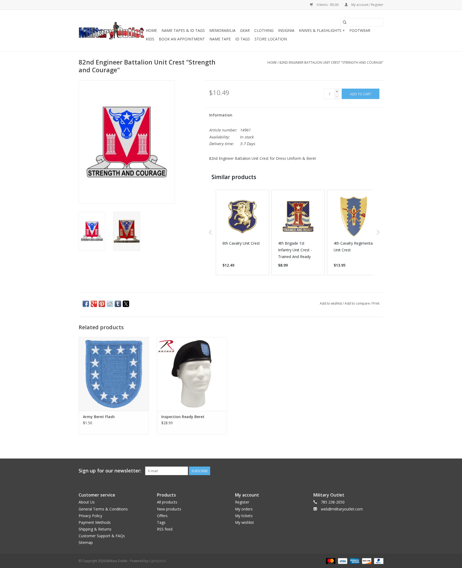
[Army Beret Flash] (114, 374)
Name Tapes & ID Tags (183, 30)
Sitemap (86, 542)
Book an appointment (182, 38)
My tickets (244, 515)
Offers (162, 515)
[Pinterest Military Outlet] (379, 471)
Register (242, 502)
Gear (245, 30)
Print (375, 303)
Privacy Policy (90, 515)
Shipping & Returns (95, 529)
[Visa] (342, 560)
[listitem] (242, 232)
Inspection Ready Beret (183, 416)
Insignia (286, 30)
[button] (210, 232)
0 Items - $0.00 (327, 4)
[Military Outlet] (111, 30)
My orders (244, 509)
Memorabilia (222, 30)
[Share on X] (126, 304)
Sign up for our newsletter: (110, 471)
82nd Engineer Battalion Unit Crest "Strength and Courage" (331, 62)
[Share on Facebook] (86, 304)
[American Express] (354, 560)
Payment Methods (95, 522)
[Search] (345, 22)
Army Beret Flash (99, 416)
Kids (150, 38)
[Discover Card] (366, 560)
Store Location (271, 38)
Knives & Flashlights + (322, 30)
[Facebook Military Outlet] (360, 471)
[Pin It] (102, 304)
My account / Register (367, 4)
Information (220, 115)
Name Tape (220, 38)
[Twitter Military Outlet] (369, 471)
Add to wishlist (331, 303)
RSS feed (164, 529)
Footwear (359, 30)
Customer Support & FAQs (102, 535)
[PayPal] (377, 560)
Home (151, 30)
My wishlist (244, 522)
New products (169, 509)
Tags (161, 522)
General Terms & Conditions (103, 509)
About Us (87, 502)
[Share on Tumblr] (118, 304)
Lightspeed (157, 561)
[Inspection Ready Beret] (192, 374)
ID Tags (242, 38)
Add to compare (358, 303)
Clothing (264, 30)
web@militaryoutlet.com (342, 509)
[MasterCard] (330, 560)
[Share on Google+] (94, 304)
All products (167, 502)
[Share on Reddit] (110, 304)
